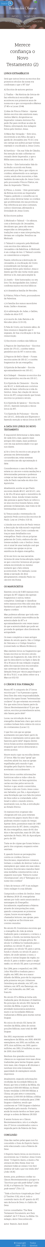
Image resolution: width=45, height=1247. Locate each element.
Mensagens (35, 21)
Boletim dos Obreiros (22, 8)
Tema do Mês (23, 26)
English (40, 2)
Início (15, 16)
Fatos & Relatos (14, 21)
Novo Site (30, 16)
